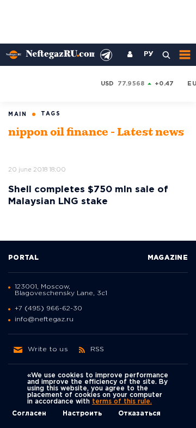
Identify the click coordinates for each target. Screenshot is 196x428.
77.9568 (131, 84)
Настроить (82, 414)
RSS (97, 349)
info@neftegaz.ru (44, 319)
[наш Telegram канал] (106, 55)
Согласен (29, 414)
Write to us (48, 349)
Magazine (168, 258)
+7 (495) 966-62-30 (48, 308)
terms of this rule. (122, 402)
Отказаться (139, 414)
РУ (149, 54)
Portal (23, 258)
